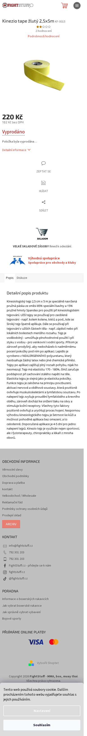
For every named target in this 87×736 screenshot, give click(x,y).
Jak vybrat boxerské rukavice (22, 606)
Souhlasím (41, 725)
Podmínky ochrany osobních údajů (25, 509)
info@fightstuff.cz (21, 546)
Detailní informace (14, 150)
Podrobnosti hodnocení (43, 36)
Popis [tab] (10, 278)
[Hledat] (31, 5)
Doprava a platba (13, 483)
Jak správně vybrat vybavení (21, 612)
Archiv (11, 524)
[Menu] (76, 5)
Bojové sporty (11, 619)
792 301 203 (16, 552)
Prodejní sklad (11, 515)
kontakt (7, 489)
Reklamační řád (12, 502)
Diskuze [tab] (22, 278)
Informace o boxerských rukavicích (25, 599)
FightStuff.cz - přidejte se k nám (30, 565)
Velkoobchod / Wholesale (19, 496)
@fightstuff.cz (18, 578)
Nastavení (42, 710)
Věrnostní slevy (12, 470)
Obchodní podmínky (15, 476)
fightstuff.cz (17, 572)
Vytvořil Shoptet (48, 663)
